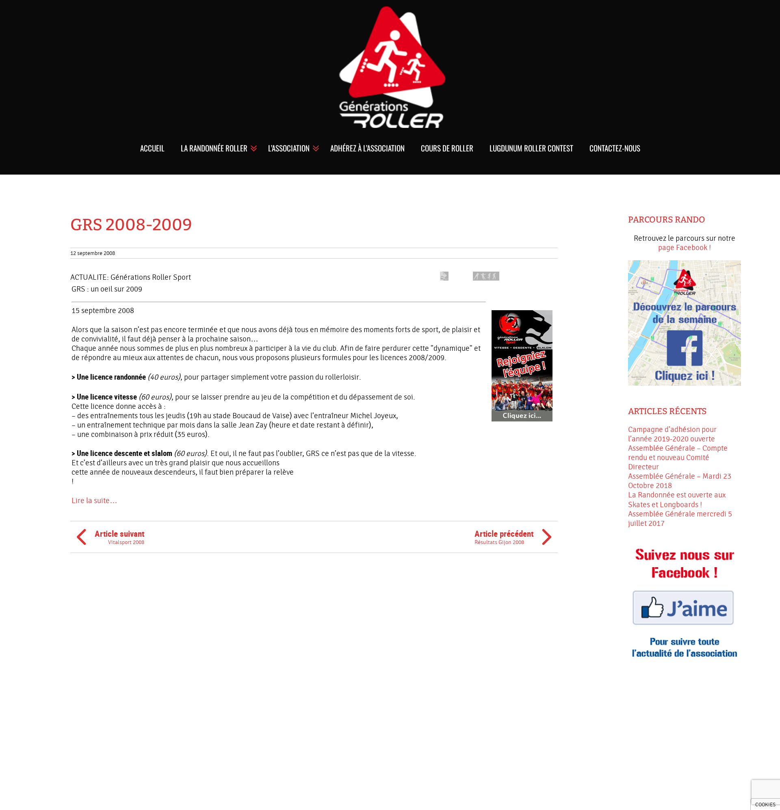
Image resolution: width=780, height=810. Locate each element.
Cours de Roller (447, 148)
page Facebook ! (684, 247)
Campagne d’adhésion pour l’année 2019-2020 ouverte (672, 434)
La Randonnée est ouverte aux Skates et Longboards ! (677, 499)
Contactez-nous (614, 148)
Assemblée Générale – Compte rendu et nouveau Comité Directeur (678, 457)
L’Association (289, 148)
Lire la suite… (94, 500)
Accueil (152, 148)
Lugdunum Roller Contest (531, 148)
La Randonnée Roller (214, 148)
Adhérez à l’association (367, 148)
